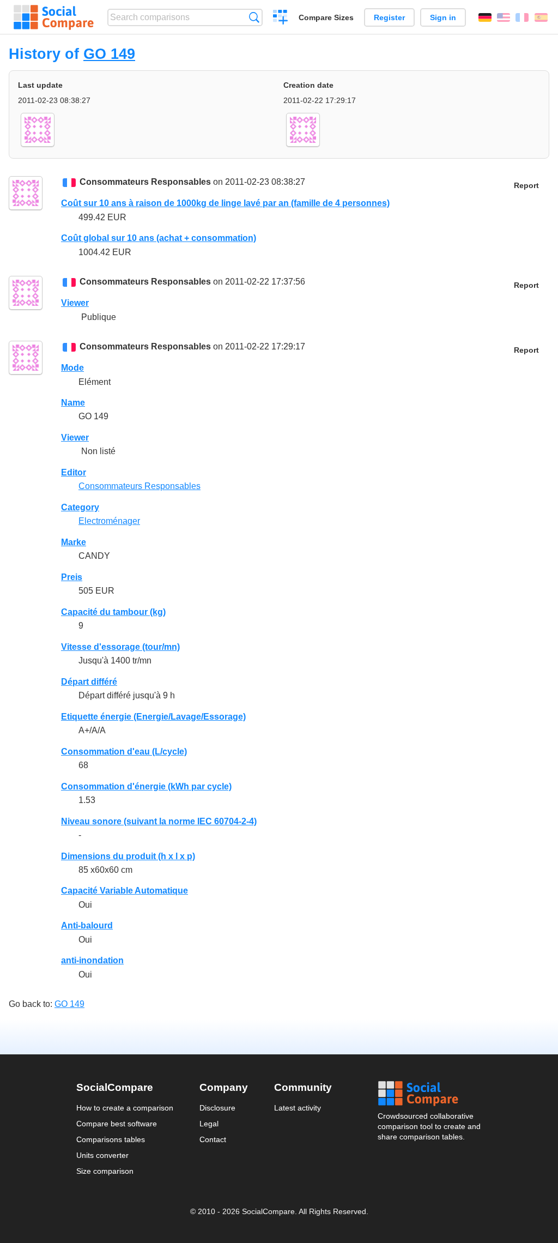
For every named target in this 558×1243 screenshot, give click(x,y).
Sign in (443, 17)
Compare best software (116, 1123)
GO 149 (109, 53)
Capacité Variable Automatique (124, 890)
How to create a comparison (124, 1107)
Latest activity (297, 1107)
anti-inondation (92, 960)
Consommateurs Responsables (145, 181)
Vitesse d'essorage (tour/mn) (120, 646)
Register (389, 17)
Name (73, 402)
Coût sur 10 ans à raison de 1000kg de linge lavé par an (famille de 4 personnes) (225, 203)
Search (254, 17)
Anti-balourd (87, 925)
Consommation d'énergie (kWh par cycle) (146, 786)
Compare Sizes (326, 17)
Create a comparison (280, 19)
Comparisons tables (110, 1139)
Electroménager (109, 521)
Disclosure (217, 1107)
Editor (73, 472)
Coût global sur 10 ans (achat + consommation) (158, 238)
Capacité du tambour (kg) (113, 612)
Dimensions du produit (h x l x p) (128, 856)
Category (80, 507)
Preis (71, 577)
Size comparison (105, 1171)
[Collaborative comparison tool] (54, 17)
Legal (209, 1123)
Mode (72, 367)
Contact (212, 1139)
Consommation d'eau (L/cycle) (124, 751)
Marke (73, 542)
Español (541, 17)
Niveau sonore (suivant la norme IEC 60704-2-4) (159, 821)
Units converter (102, 1155)
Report (526, 186)
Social (430, 1094)
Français (522, 17)
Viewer (75, 302)
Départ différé (89, 681)
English (503, 17)
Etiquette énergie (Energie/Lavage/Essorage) (153, 716)
